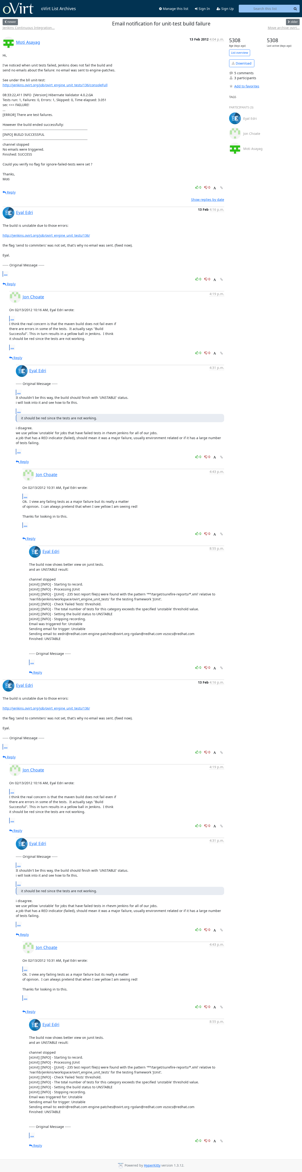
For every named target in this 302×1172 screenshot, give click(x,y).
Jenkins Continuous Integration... (29, 27)
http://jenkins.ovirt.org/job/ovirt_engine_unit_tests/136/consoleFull (55, 85)
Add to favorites (246, 86)
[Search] (295, 9)
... (6, 273)
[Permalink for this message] (221, 188)
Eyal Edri (24, 212)
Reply (11, 192)
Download (243, 63)
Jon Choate (33, 297)
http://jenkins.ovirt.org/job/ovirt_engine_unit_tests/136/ (46, 235)
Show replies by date (207, 199)
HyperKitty (152, 1165)
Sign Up (227, 8)
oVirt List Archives (58, 8)
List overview (239, 53)
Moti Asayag (28, 42)
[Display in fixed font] (214, 188)
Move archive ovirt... (284, 27)
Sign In (204, 8)
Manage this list (175, 8)
